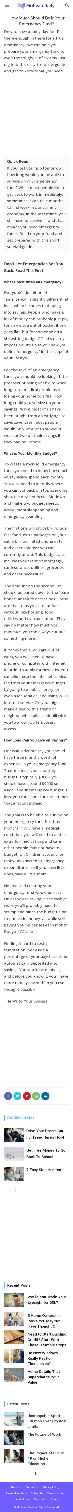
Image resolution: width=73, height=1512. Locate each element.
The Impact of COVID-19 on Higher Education (47, 1458)
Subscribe (37, 1493)
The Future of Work (44, 1434)
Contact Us (32, 1487)
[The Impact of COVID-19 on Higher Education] (14, 1456)
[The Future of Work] (14, 1437)
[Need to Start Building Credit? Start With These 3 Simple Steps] (14, 1337)
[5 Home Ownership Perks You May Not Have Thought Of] (14, 1319)
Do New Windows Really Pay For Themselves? (43, 1358)
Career (55, 1499)
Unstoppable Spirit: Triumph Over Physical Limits (47, 1421)
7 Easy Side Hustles (43, 1169)
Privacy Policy (51, 1487)
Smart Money (22, 1499)
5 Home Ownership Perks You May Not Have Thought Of (44, 1321)
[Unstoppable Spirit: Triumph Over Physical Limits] (14, 1419)
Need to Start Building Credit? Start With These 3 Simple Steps (47, 1339)
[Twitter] (17, 1096)
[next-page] (13, 1189)
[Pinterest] (27, 1096)
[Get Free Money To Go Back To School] (14, 1154)
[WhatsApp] (36, 1096)
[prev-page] (6, 1189)
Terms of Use (55, 1493)
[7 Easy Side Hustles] (14, 1174)
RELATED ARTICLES (20, 1118)
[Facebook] (8, 1096)
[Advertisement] (36, 116)
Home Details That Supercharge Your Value (44, 1377)
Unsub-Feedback (16, 1493)
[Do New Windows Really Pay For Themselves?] (14, 1356)
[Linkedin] (45, 1096)
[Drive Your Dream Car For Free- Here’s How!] (14, 1135)
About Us (16, 1487)
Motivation (40, 1499)
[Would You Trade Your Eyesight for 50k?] (14, 1300)
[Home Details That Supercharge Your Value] (14, 1375)
